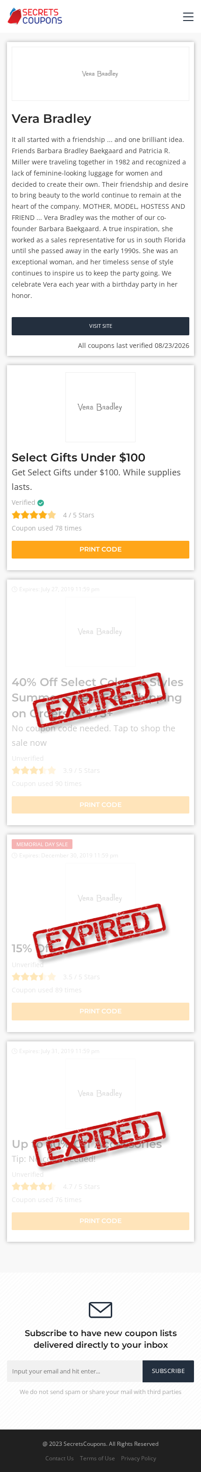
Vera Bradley (51, 118)
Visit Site (100, 325)
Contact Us (59, 1458)
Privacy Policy (138, 1458)
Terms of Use (97, 1458)
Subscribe (168, 1371)
